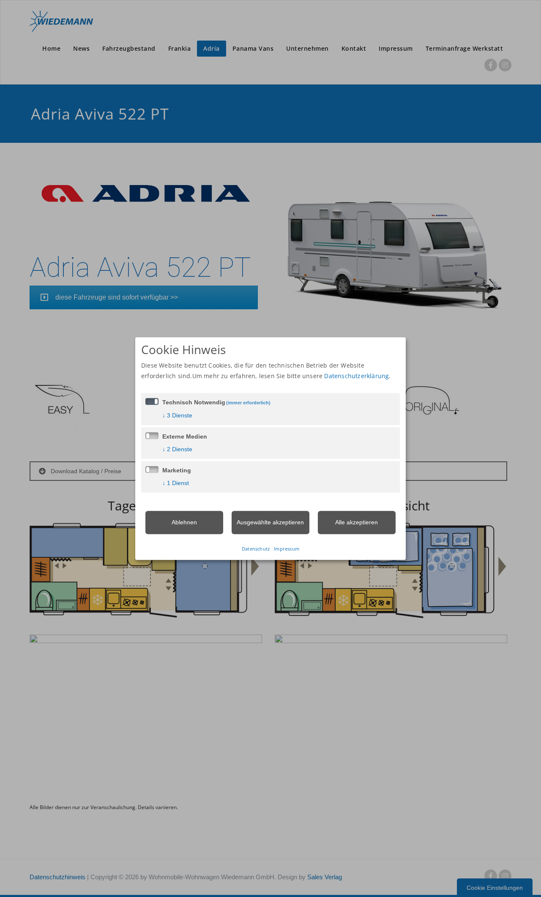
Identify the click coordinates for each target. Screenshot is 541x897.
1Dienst (175, 483)
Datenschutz (256, 548)
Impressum (286, 548)
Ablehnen (184, 522)
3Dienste (177, 415)
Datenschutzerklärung (356, 376)
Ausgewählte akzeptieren (270, 522)
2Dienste (177, 449)
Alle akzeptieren (356, 522)
